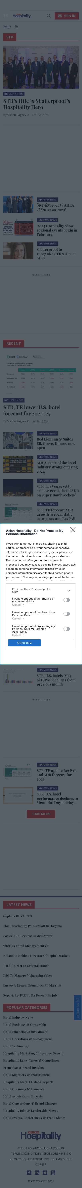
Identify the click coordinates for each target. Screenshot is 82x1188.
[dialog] (41, 594)
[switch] (66, 600)
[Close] (74, 531)
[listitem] (41, 590)
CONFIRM (24, 642)
